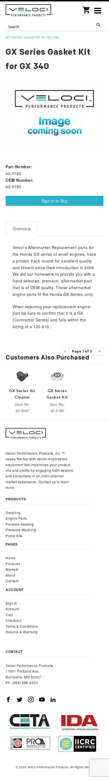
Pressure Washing (21, 529)
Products (13, 563)
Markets (12, 569)
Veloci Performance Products (29, 11)
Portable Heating (20, 524)
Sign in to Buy (54, 201)
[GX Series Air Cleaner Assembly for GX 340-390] (22, 375)
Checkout (13, 620)
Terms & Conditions (22, 626)
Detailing (13, 512)
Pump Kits (14, 535)
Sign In (11, 603)
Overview (21, 228)
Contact (12, 580)
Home (10, 557)
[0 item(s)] (86, 8)
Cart (9, 614)
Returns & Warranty (22, 631)
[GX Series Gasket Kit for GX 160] (57, 375)
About (10, 575)
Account (12, 608)
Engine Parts (16, 518)
